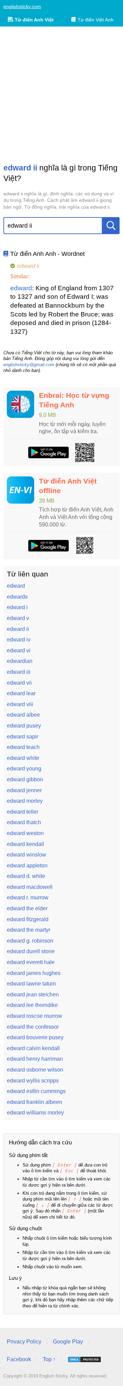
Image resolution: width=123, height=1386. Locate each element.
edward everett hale (31, 962)
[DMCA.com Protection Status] (84, 1359)
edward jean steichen (33, 994)
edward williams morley (35, 1112)
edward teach (23, 747)
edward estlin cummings (36, 1091)
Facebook (19, 1359)
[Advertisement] (61, 94)
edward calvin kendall (33, 1048)
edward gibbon (25, 779)
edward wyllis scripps (33, 1080)
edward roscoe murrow (34, 1016)
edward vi (18, 650)
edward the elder (27, 908)
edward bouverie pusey (35, 1037)
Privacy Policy (24, 1341)
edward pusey (24, 726)
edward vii (19, 683)
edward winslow (26, 855)
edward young (24, 768)
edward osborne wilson (35, 1070)
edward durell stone (31, 951)
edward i (17, 607)
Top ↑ (49, 1359)
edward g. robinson (30, 941)
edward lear (21, 693)
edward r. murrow (28, 897)
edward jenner (24, 790)
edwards (17, 597)
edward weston (25, 833)
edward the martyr (28, 930)
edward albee (23, 715)
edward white (23, 758)
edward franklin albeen (34, 1102)
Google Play (68, 1341)
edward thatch (24, 822)
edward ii (18, 629)
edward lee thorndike (32, 1005)
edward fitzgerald (28, 919)
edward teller (22, 812)
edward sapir (22, 736)
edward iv (18, 639)
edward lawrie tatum (31, 983)
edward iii (18, 672)
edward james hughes (33, 973)
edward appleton (27, 865)
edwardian (19, 661)
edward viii (20, 704)
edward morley (25, 801)
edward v (18, 618)
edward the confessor (33, 1027)
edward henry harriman (35, 1059)
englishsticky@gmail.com (28, 364)
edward (21, 288)
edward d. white (26, 876)
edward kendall (25, 844)
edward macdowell (30, 887)
